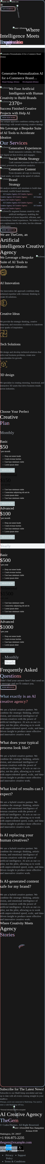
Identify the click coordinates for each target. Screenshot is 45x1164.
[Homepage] (10, 1)
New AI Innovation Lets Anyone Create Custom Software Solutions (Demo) (19, 1048)
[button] (8, 9)
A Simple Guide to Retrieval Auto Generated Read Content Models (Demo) (21, 1077)
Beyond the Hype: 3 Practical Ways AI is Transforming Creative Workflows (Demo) (20, 1001)
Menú (2, 5)
